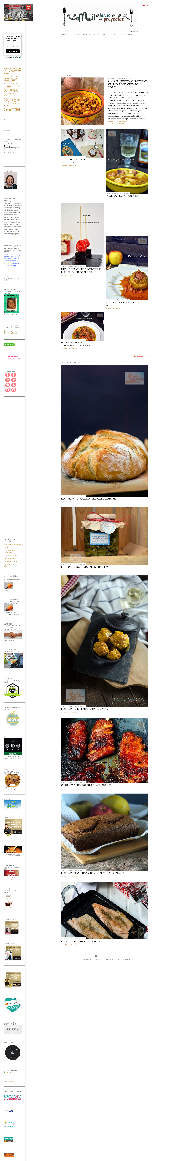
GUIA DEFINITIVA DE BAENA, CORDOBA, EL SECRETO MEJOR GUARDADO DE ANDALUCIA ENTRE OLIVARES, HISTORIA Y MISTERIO (12, 82)
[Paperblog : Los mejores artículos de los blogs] (8, 1112)
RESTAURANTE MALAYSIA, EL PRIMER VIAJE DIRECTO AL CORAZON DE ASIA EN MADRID (12, 101)
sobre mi (16, 235)
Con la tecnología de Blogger (106, 955)
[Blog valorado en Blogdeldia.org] (9, 1123)
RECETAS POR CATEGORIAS (77, 34)
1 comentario (72, 944)
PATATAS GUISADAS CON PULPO (123, 195)
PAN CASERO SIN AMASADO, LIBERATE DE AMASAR (88, 498)
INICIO (63, 34)
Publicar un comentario (121, 121)
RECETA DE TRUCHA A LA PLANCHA (80, 941)
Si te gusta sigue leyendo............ (118, 123)
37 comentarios (73, 275)
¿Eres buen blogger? (8, 1126)
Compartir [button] (110, 121)
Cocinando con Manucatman (9, 551)
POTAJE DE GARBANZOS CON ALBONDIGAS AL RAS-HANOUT (78, 344)
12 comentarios (73, 712)
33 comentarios (73, 165)
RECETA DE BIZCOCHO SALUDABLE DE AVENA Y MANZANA (92, 873)
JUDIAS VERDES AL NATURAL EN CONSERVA (84, 566)
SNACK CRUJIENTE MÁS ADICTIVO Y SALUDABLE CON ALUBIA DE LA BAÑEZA (127, 84)
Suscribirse (12, 51)
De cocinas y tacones (11, 555)
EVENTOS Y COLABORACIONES (121, 34)
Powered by (8, 57)
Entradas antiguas (141, 356)
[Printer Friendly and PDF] (9, 345)
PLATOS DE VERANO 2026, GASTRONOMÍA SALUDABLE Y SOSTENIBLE (11, 92)
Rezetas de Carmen (10, 562)
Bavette (6, 548)
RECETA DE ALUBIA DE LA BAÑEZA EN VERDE (12, 109)
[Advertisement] (104, 56)
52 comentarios (73, 570)
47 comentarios (117, 308)
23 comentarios (73, 788)
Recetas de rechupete (11, 559)
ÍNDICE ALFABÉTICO (95, 34)
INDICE (105, 34)
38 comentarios (73, 348)
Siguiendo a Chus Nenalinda (9, 565)
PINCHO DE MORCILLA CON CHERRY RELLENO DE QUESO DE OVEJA (81, 271)
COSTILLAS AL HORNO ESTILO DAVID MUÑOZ (86, 785)
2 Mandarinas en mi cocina (13, 545)
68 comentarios (73, 501)
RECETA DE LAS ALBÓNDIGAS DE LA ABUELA (85, 709)
